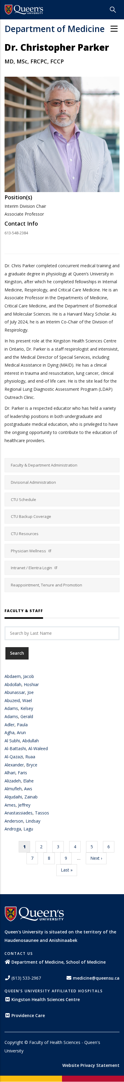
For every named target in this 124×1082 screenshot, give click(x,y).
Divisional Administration (33, 482)
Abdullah (30, 740)
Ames (10, 805)
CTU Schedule (23, 499)
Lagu (28, 829)
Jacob (28, 676)
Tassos (42, 813)
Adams (11, 708)
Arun (21, 732)
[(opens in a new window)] (24, 9)
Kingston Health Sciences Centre (45, 999)
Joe (30, 692)
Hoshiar (31, 684)
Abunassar (15, 692)
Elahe (28, 781)
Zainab (31, 797)
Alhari (10, 772)
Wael (27, 700)
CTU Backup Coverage (31, 516)
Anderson (14, 821)
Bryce (31, 765)
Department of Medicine (55, 28)
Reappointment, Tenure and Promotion (46, 585)
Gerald (26, 716)
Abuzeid (12, 700)
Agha (9, 732)
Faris (22, 772)
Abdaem (13, 676)
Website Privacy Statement (90, 1065)
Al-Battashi (15, 748)
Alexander (14, 765)
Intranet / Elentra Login (32, 567)
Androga (13, 829)
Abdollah (13, 684)
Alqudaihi (13, 797)
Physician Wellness (29, 551)
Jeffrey (24, 805)
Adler (9, 724)
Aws (28, 788)
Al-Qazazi (14, 756)
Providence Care (28, 1015)
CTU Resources (25, 533)
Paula (22, 724)
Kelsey (26, 708)
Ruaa (30, 756)
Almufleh (13, 788)
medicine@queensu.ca (96, 978)
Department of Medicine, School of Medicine (58, 962)
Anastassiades (19, 813)
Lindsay (33, 821)
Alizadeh (13, 781)
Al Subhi (12, 740)
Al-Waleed (38, 748)
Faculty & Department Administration (44, 465)
